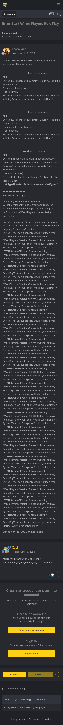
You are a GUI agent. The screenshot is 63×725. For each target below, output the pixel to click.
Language (17, 719)
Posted (23, 53)
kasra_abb (12, 33)
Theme (32, 719)
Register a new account (31, 629)
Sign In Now (31, 653)
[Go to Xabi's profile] (6, 549)
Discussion (26, 36)
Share (15, 674)
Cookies (47, 719)
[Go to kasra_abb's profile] (6, 51)
